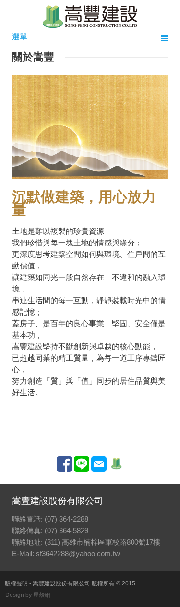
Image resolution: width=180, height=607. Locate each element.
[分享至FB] (64, 469)
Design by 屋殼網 (27, 595)
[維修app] (116, 469)
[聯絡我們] (99, 469)
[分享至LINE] (81, 469)
